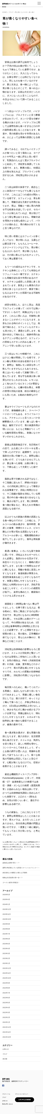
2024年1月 (6, 904)
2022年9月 (6, 983)
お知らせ (6, 1049)
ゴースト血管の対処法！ (11, 882)
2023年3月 (6, 953)
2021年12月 (7, 1027)
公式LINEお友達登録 (24, 1099)
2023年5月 (6, 944)
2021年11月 (7, 1032)
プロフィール (6, 1094)
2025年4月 (6, 899)
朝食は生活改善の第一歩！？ (13, 877)
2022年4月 (6, 1007)
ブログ (5, 1054)
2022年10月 (7, 978)
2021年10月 (7, 1037)
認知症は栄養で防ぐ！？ (11, 863)
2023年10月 (7, 919)
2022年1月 (6, 1022)
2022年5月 (6, 1002)
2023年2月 (6, 958)
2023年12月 (7, 909)
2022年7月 (6, 993)
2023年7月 (6, 934)
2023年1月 (6, 963)
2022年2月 (6, 1017)
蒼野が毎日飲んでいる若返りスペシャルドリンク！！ (21, 868)
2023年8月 (6, 929)
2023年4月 (6, 948)
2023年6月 (6, 939)
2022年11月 (7, 973)
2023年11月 (7, 914)
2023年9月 (6, 924)
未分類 (5, 1059)
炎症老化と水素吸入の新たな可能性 (15, 872)
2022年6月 (6, 998)
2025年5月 (6, 894)
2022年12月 (7, 968)
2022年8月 (6, 988)
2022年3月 (6, 1012)
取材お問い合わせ (7, 1104)
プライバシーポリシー (21, 1094)
